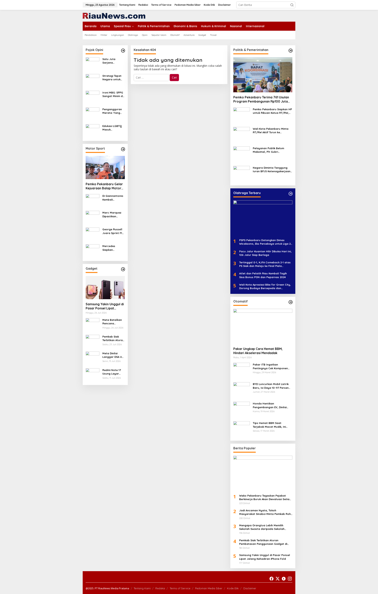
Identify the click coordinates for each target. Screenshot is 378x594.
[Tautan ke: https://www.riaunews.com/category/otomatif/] (290, 302)
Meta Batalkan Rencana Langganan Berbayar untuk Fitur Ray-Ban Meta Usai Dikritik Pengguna (112, 321)
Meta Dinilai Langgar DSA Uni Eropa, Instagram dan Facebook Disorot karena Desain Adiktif (113, 355)
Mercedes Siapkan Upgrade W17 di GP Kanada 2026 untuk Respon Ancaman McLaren (113, 247)
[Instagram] (289, 578)
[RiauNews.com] (114, 15)
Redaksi (160, 588)
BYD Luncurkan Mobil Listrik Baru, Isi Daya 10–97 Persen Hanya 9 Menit (271, 385)
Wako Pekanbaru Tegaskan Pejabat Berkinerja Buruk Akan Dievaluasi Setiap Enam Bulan (265, 497)
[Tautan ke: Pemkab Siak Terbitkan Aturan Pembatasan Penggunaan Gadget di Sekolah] (92, 341)
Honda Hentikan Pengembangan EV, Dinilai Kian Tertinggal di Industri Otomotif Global (270, 405)
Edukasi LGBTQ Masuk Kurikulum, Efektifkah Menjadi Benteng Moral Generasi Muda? (113, 127)
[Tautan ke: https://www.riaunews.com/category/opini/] (123, 50)
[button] (292, 5)
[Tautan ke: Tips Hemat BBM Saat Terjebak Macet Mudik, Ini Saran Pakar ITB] (241, 429)
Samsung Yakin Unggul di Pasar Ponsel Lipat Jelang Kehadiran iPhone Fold (105, 306)
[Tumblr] (283, 578)
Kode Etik (233, 588)
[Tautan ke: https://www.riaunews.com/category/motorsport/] (123, 149)
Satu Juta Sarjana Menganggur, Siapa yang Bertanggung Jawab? (111, 60)
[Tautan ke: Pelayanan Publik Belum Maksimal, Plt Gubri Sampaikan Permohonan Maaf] (241, 154)
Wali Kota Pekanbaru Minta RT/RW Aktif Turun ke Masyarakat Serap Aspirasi (270, 130)
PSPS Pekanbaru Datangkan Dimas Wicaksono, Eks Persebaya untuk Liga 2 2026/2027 (265, 242)
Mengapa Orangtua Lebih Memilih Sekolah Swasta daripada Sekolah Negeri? (261, 527)
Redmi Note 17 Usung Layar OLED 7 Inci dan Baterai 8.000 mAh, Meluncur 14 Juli (113, 371)
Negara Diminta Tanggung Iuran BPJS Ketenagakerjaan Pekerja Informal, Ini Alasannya (271, 169)
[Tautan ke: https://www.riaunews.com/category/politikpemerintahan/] (290, 50)
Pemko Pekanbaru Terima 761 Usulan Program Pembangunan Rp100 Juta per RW (261, 99)
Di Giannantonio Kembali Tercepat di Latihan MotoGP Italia (112, 197)
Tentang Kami (142, 588)
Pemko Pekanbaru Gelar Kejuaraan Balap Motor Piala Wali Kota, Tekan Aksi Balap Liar (104, 186)
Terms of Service (180, 588)
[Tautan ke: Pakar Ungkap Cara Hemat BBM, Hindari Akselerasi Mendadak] (262, 326)
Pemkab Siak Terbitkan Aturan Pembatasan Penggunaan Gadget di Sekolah (113, 338)
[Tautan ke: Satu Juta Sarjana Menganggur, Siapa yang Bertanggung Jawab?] (92, 64)
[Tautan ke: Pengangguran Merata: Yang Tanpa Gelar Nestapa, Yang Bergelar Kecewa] (92, 114)
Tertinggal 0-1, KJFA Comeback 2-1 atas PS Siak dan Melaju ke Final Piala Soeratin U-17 (265, 264)
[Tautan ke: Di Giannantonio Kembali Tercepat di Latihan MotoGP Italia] (92, 201)
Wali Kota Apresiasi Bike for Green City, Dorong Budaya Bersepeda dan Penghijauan (265, 286)
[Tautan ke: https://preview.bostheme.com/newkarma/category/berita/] (123, 269)
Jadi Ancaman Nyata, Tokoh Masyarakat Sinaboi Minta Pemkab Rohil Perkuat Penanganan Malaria (265, 512)
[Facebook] (271, 578)
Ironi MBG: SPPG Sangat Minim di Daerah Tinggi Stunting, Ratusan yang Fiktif (112, 94)
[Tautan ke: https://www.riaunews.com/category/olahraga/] (290, 193)
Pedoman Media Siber (208, 588)
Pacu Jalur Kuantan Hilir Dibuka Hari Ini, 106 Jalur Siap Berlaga (265, 253)
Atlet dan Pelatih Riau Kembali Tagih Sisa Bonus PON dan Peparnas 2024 (263, 275)
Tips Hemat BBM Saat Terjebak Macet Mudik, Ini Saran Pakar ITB (269, 424)
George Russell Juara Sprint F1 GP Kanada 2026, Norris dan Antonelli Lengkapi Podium (113, 231)
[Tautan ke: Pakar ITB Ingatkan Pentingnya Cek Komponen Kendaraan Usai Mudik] (241, 371)
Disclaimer (249, 588)
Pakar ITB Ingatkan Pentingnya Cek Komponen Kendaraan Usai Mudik (270, 366)
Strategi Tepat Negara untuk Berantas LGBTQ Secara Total (113, 77)
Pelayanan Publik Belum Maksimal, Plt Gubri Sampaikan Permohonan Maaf (269, 150)
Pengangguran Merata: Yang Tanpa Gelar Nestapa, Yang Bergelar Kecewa (112, 111)
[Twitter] (277, 578)
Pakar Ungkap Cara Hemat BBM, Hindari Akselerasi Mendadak (258, 351)
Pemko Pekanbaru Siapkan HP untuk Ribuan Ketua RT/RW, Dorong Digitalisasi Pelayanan (272, 111)
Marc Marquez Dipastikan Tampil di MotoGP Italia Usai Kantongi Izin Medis (111, 214)
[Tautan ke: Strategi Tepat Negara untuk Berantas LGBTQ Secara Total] (92, 80)
